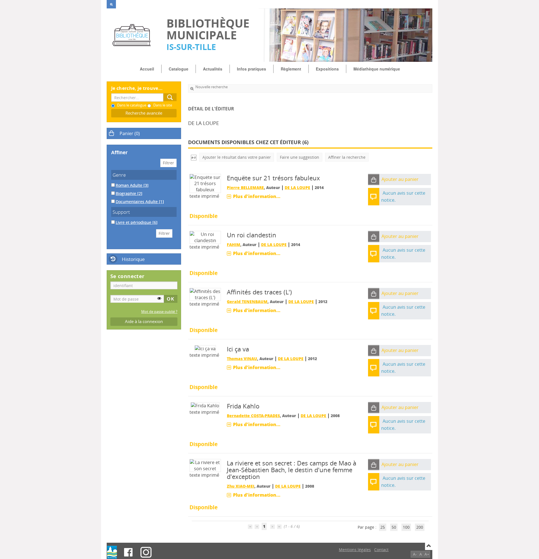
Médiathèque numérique (376, 69)
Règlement (291, 69)
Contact (381, 549)
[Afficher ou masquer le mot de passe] (159, 298)
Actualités (212, 69)
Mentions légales (355, 549)
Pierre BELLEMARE (245, 187)
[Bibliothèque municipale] (134, 35)
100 (406, 527)
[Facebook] (128, 552)
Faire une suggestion (299, 157)
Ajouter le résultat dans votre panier (236, 157)
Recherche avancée (143, 113)
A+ (426, 554)
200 (419, 527)
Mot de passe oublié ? (159, 311)
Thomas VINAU (242, 358)
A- (415, 554)
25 (382, 527)
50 (394, 527)
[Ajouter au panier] (373, 180)
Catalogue (178, 69)
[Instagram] (146, 552)
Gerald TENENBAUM (247, 301)
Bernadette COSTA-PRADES (253, 415)
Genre (119, 175)
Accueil (147, 69)
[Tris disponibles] (194, 157)
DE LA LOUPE (297, 187)
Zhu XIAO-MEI (240, 486)
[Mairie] (112, 552)
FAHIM (233, 244)
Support (121, 212)
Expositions (327, 69)
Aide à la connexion (144, 321)
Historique (133, 259)
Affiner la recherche (347, 157)
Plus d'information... (256, 196)
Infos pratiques (251, 69)
